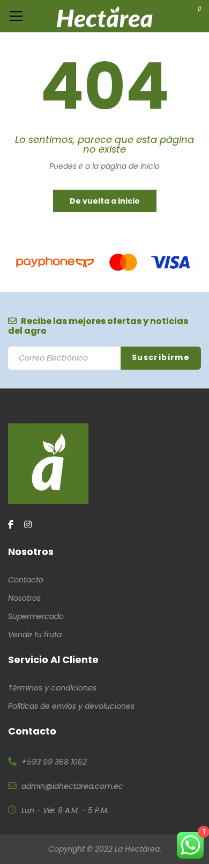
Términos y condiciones (52, 687)
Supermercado (36, 616)
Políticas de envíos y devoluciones (71, 706)
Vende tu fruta (35, 634)
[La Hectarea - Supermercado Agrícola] (105, 16)
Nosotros (24, 598)
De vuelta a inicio (105, 201)
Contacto (25, 579)
